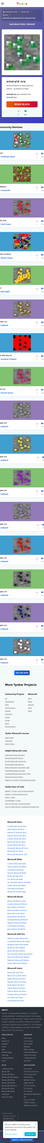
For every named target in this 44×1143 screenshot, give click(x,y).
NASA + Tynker (10, 797)
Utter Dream (6, 224)
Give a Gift (28, 1044)
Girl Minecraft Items (15, 997)
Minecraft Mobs (8, 1080)
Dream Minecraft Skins (16, 845)
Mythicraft (8, 741)
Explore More (22, 673)
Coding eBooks (8, 1058)
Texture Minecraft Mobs (16, 867)
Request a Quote (30, 1105)
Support (5, 1044)
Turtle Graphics (10, 726)
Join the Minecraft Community (15, 761)
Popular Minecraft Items (16, 982)
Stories (7, 720)
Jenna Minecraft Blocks (16, 929)
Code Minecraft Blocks (16, 926)
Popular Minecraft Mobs (16, 873)
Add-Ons (31, 705)
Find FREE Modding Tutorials (15, 771)
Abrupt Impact (7, 258)
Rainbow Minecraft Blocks (17, 920)
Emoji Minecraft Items (16, 985)
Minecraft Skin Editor (10, 1077)
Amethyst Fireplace (8, 359)
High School (28, 1083)
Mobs (30, 711)
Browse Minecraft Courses (14, 758)
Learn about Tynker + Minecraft (22, 24)
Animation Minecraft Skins (17, 848)
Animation (8, 714)
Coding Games (7, 1068)
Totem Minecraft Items (16, 988)
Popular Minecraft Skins (16, 836)
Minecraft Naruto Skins (16, 842)
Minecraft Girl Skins (15, 851)
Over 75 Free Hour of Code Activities (17, 804)
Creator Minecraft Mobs (16, 864)
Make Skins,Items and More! (15, 755)
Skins (30, 698)
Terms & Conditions (9, 1116)
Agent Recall (9, 738)
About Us (5, 1041)
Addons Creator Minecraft (17, 938)
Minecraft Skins (8, 1074)
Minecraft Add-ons (9, 1085)
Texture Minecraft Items (16, 991)
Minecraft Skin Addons (16, 948)
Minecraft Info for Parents (14, 777)
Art (6, 698)
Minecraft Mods (8, 1091)
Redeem (27, 1046)
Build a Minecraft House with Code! (17, 767)
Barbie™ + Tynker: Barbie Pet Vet (16, 794)
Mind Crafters (10, 744)
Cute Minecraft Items (15, 1000)
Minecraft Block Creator (16, 901)
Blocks (5, 15)
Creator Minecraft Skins (16, 839)
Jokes (7, 705)
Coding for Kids (11, 12)
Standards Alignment (32, 1094)
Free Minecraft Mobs (15, 888)
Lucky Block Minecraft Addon (18, 941)
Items (30, 708)
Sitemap (5, 1055)
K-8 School (28, 1091)
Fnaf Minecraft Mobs (15, 870)
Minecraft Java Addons (16, 951)
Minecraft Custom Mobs (16, 892)
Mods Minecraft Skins (15, 829)
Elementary (28, 1077)
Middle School (29, 1080)
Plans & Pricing (30, 1055)
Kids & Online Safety (10, 1121)
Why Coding (29, 1049)
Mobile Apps (7, 1052)
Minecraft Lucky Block (15, 913)
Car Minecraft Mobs (15, 879)
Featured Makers (30, 1052)
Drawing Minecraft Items (17, 994)
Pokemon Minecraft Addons (18, 960)
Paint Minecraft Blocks (16, 907)
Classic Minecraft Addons (17, 963)
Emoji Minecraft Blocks (16, 917)
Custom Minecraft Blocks (17, 904)
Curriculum (28, 1041)
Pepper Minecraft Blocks (17, 923)
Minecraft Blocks (8, 1083)
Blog (3, 1038)
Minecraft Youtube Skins (17, 832)
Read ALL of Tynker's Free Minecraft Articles (20, 780)
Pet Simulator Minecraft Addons (20, 954)
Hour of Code (7, 1097)
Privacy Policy (8, 1118)
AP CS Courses (29, 1085)
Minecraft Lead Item (15, 972)
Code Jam (5, 1094)
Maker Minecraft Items (16, 979)
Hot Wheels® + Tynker (13, 800)
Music (7, 723)
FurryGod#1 (5, 190)
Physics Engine (10, 708)
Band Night (5, 291)
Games (7, 717)
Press (4, 1046)
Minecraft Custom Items (16, 975)
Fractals (7, 711)
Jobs (3, 1049)
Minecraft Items (8, 1088)
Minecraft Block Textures (17, 910)
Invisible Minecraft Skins (17, 826)
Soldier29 (4, 325)
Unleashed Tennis (8, 157)
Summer (27, 1060)
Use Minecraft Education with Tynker (18, 774)
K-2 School (28, 1088)
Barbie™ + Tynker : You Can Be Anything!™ (19, 791)
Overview (28, 1038)
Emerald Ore (11, 97)
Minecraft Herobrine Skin (17, 854)
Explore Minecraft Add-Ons (14, 764)
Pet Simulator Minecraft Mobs (19, 882)
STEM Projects (29, 1102)
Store (4, 1060)
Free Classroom (30, 1074)
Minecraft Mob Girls (15, 876)
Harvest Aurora (7, 393)
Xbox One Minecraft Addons (18, 957)
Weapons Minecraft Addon (17, 944)
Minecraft (25, 12)
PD (25, 1097)
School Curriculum (31, 1071)
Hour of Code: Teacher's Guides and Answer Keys (22, 807)
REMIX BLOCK (22, 104)
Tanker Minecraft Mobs (16, 885)
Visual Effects (9, 702)
